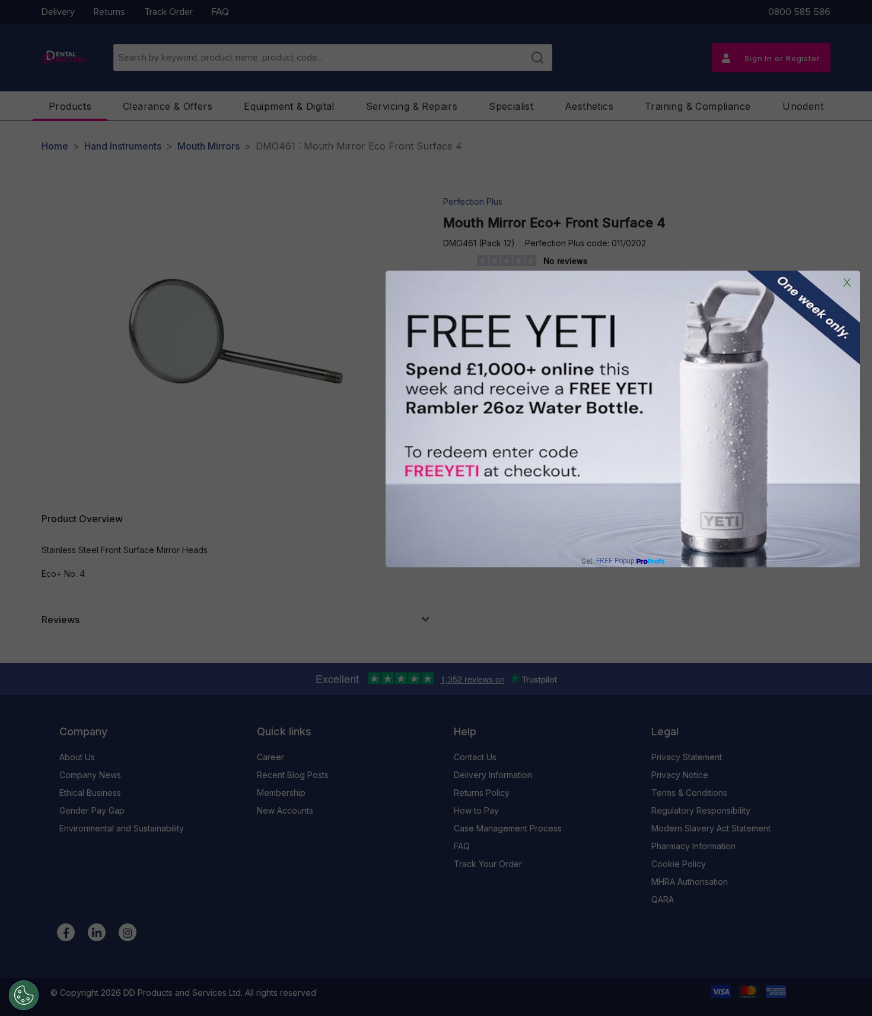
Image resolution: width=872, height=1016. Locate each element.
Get (607, 561)
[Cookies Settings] (24, 995)
